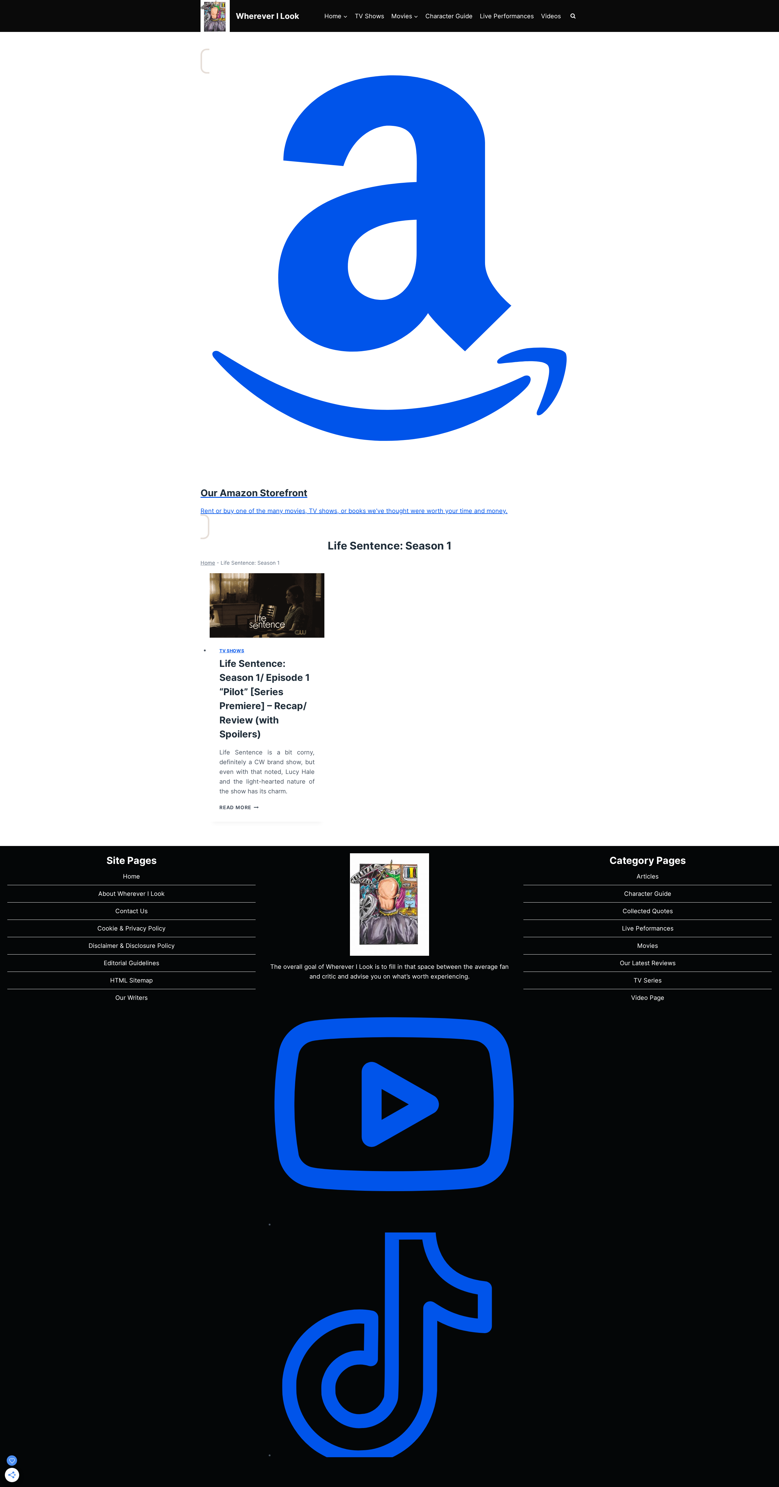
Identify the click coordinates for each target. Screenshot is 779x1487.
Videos (551, 16)
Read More (239, 807)
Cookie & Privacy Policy (131, 928)
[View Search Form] (573, 16)
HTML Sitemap (131, 980)
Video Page (647, 997)
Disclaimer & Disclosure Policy (132, 945)
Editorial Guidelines (131, 963)
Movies (647, 945)
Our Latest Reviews (648, 963)
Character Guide (449, 16)
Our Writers (131, 997)
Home (208, 563)
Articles (647, 876)
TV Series (648, 980)
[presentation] (267, 605)
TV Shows (369, 16)
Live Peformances (647, 928)
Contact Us (131, 911)
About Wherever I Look (131, 893)
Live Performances (507, 16)
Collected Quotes (648, 911)
